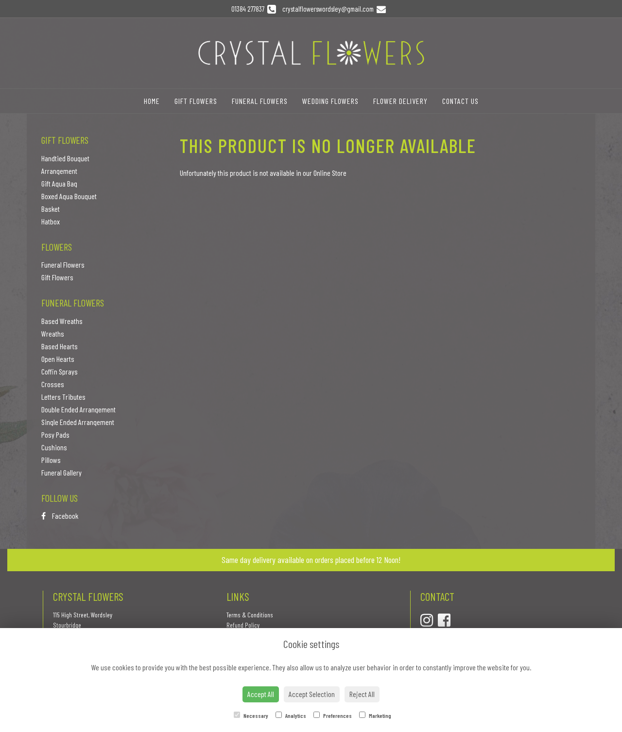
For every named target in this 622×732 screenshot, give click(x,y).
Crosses (52, 384)
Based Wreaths (62, 320)
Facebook (64, 515)
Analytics (295, 715)
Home (152, 100)
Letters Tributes (63, 396)
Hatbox (50, 221)
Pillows (51, 459)
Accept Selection (312, 693)
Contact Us (460, 100)
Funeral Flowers (260, 100)
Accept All (260, 693)
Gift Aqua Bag (59, 183)
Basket (50, 208)
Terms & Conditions (249, 615)
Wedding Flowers (330, 100)
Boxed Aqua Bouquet (69, 196)
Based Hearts (59, 346)
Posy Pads (55, 434)
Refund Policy (242, 625)
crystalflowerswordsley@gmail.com (329, 8)
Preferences (337, 715)
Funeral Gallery (61, 472)
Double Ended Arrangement (78, 409)
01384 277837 (249, 8)
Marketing (379, 715)
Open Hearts (57, 358)
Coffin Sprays (59, 371)
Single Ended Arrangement (77, 421)
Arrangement (59, 170)
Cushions (54, 447)
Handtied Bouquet (65, 158)
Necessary (255, 715)
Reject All (362, 693)
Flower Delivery (400, 100)
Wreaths (52, 333)
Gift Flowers (195, 100)
